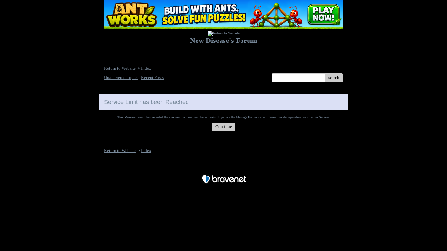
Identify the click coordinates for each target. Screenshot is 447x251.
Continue (223, 126)
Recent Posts (152, 77)
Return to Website (120, 68)
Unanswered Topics (121, 77)
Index (146, 68)
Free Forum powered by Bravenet (223, 167)
